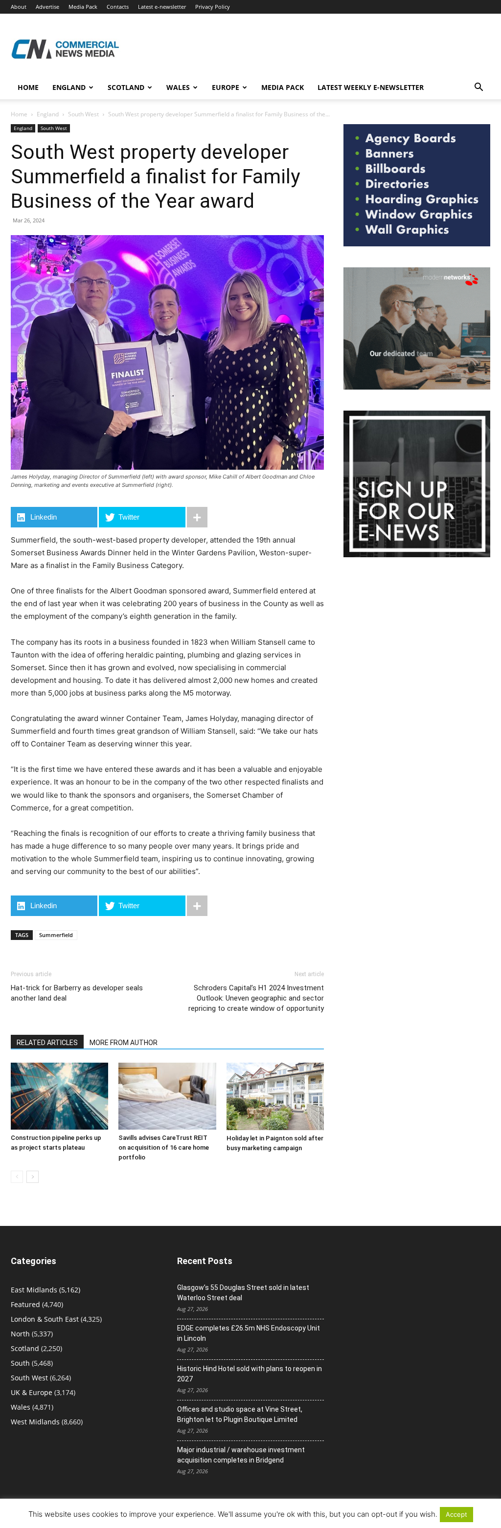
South (20, 1363)
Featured (25, 1304)
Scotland (126, 87)
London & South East (45, 1319)
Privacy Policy (212, 6)
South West (83, 114)
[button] (478, 88)
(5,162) (45, 1289)
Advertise (47, 6)
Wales (178, 87)
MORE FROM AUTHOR (124, 1043)
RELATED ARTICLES (47, 1043)
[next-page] (32, 1177)
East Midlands (34, 1289)
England (48, 114)
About (18, 6)
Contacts (118, 6)
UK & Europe (31, 1392)
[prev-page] (17, 1177)
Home (28, 87)
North (20, 1333)
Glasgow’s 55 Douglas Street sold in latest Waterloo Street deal (243, 1293)
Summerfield (56, 935)
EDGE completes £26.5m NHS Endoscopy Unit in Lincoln (248, 1333)
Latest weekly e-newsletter (371, 87)
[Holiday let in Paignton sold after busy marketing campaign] (275, 1096)
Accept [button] (456, 1514)
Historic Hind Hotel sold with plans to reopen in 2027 (249, 1374)
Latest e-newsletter (162, 6)
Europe (225, 87)
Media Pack (82, 6)
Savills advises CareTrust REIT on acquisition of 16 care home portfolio (163, 1147)
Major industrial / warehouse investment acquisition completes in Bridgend (241, 1455)
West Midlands (35, 1421)
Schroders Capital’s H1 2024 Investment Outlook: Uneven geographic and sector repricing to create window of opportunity (256, 998)
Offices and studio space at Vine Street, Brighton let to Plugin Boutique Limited (239, 1414)
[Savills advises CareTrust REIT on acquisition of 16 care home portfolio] (167, 1096)
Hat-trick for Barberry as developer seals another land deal (77, 993)
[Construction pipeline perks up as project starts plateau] (59, 1096)
